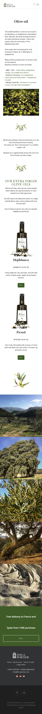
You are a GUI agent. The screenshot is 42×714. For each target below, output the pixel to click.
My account (17, 662)
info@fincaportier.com (21, 672)
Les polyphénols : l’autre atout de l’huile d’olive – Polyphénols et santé (20, 77)
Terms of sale (28, 662)
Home (9, 662)
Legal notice (21, 665)
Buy (21, 638)
